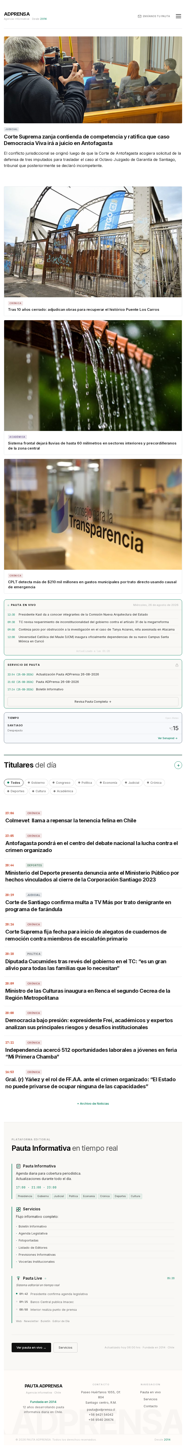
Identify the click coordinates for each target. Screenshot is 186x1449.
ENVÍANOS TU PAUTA (156, 16)
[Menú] (178, 16)
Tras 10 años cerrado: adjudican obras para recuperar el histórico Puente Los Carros (83, 309)
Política (87, 782)
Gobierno (38, 782)
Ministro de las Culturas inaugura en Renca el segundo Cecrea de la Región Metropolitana (87, 994)
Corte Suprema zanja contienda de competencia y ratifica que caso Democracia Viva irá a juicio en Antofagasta (87, 139)
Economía (110, 782)
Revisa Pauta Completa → (93, 701)
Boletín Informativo (49, 689)
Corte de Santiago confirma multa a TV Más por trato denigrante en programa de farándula (88, 905)
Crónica (156, 782)
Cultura (41, 791)
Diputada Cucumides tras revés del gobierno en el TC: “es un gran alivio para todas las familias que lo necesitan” (85, 964)
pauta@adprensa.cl (101, 1409)
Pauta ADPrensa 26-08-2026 (57, 682)
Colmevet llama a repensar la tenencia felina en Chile (70, 820)
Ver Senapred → (168, 738)
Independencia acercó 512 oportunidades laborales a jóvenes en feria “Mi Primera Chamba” (91, 1053)
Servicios (65, 1347)
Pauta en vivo (150, 1392)
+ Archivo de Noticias (93, 1103)
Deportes (17, 791)
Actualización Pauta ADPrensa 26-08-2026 (67, 674)
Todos (15, 782)
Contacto (151, 1406)
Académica (65, 791)
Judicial (133, 782)
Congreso (63, 782)
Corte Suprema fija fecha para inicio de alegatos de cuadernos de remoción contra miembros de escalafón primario (86, 935)
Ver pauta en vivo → (31, 1347)
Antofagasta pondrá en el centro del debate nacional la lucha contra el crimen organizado (91, 846)
